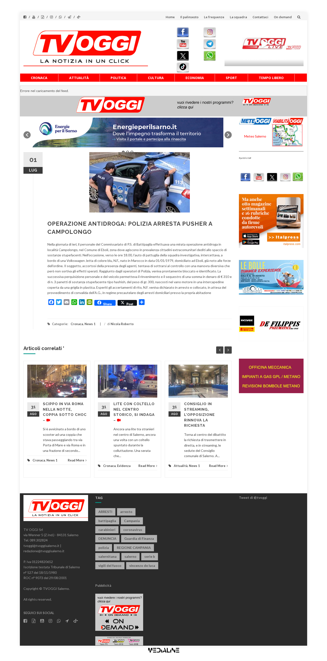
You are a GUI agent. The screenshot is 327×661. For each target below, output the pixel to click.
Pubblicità (103, 585)
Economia (195, 77)
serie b (149, 556)
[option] (127, 132)
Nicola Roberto (122, 324)
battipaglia (107, 521)
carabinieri (106, 530)
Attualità (79, 77)
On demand (283, 17)
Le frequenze (214, 17)
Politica (118, 77)
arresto (126, 512)
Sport (231, 77)
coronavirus (132, 530)
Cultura (156, 77)
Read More (76, 460)
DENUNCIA (107, 538)
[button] (27, 134)
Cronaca (39, 77)
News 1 (90, 324)
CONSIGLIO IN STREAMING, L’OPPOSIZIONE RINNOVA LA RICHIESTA (199, 415)
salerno (130, 556)
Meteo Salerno (255, 136)
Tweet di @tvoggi (253, 497)
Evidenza (123, 466)
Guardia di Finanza (139, 538)
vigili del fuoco (109, 565)
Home (170, 17)
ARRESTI (105, 512)
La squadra (238, 17)
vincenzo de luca (142, 565)
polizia (103, 548)
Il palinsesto (189, 17)
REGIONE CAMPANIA (134, 548)
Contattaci (260, 17)
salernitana (107, 556)
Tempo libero (271, 77)
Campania (132, 521)
